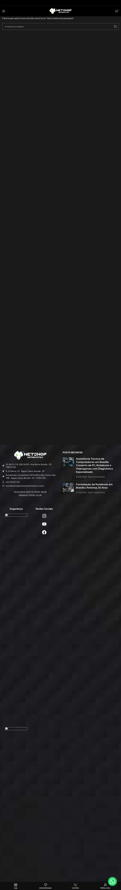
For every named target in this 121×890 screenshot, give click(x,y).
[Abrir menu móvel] (4, 11)
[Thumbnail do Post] (68, 467)
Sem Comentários (96, 476)
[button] (112, 881)
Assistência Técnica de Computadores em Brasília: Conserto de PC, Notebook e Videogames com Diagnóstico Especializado (94, 465)
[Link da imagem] (30, 455)
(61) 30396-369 (13, 482)
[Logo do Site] (60, 10)
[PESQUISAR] (115, 26)
